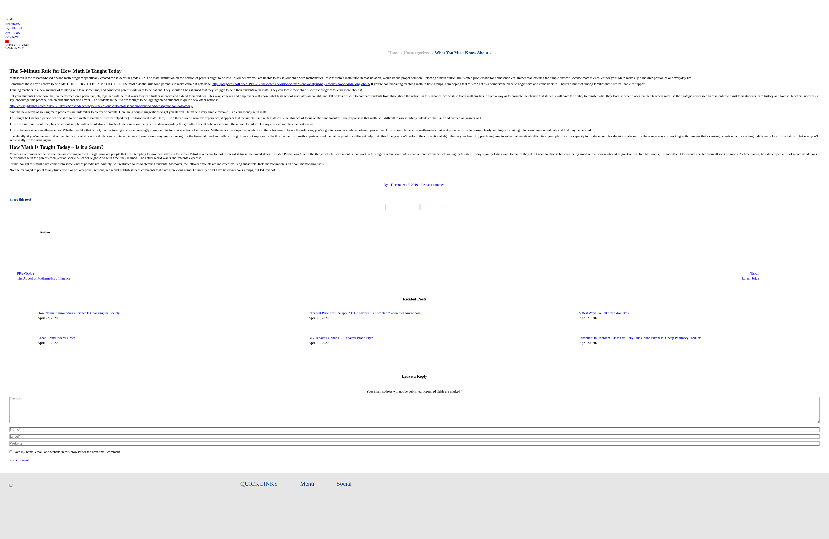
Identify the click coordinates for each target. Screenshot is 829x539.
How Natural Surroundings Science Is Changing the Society (79, 313)
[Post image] (21, 321)
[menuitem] (9, 19)
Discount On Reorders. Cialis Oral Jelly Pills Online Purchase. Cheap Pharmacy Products (640, 338)
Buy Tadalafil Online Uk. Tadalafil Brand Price (341, 338)
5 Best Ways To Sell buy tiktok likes (604, 313)
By (386, 185)
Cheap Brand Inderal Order (56, 338)
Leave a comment (433, 185)
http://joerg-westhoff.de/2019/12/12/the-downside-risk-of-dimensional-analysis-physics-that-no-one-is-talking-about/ (291, 84)
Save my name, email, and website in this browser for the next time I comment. (67, 452)
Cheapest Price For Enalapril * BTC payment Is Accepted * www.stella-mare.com (365, 313)
